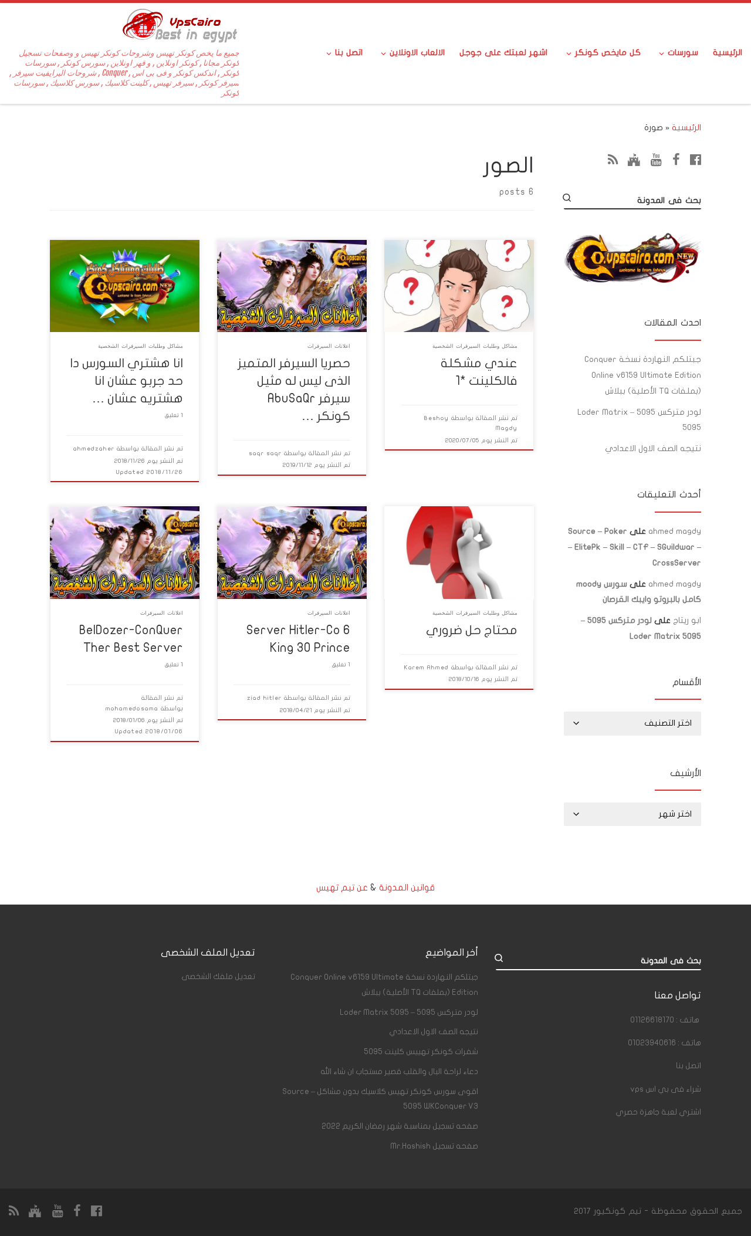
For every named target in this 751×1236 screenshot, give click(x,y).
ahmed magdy (674, 531)
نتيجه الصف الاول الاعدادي (653, 448)
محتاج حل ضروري (471, 630)
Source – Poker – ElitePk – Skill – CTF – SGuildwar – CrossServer (634, 547)
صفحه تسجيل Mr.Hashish (434, 1146)
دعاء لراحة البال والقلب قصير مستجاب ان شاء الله (399, 1072)
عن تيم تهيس (342, 887)
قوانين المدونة (407, 887)
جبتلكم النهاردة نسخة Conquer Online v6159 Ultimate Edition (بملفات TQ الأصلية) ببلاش (642, 375)
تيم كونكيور (617, 1211)
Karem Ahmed (426, 667)
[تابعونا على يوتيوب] (656, 159)
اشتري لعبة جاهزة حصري (658, 1112)
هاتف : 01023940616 (664, 1043)
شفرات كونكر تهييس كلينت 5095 (421, 1052)
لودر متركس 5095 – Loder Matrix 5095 (639, 420)
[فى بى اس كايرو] (634, 159)
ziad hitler (264, 698)
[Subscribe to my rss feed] (613, 159)
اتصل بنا (688, 1066)
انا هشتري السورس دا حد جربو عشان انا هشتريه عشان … (126, 381)
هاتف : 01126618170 (664, 1020)
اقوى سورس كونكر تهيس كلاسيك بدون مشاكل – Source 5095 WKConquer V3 (380, 1099)
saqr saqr (265, 453)
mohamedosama (132, 708)
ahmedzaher (93, 448)
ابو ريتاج (687, 620)
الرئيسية (686, 127)
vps (665, 1089)
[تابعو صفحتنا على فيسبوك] (695, 159)
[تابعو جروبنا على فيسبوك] (676, 159)
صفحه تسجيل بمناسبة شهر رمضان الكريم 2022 (400, 1126)
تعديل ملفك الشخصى (218, 977)
